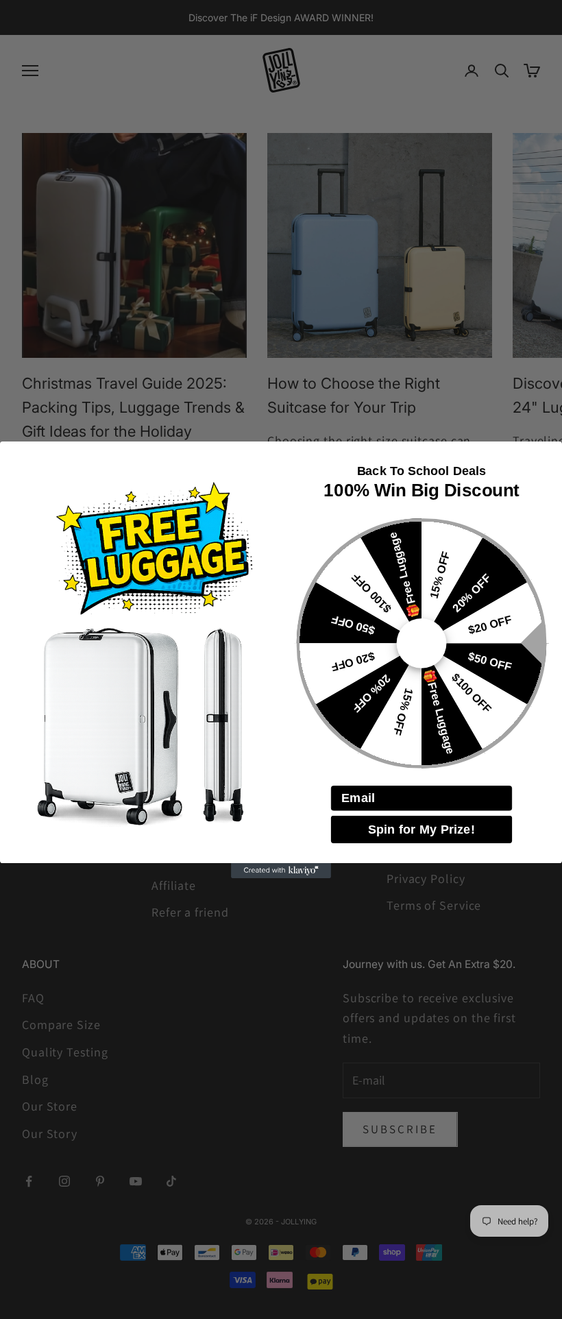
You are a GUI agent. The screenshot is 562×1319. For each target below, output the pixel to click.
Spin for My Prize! (421, 829)
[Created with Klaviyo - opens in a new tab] (281, 870)
